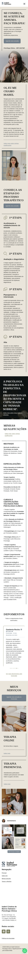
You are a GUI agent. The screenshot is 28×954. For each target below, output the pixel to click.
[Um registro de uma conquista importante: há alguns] (8, 830)
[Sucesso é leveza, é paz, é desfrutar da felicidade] (8, 843)
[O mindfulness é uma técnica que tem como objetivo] (20, 843)
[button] (24, 3)
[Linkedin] (4, 931)
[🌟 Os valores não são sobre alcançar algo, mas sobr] (20, 830)
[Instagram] (8, 931)
